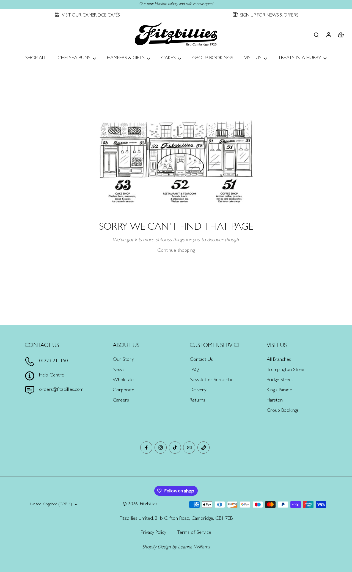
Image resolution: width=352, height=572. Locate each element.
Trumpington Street (286, 370)
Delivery (198, 390)
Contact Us (201, 359)
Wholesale (123, 380)
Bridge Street (280, 380)
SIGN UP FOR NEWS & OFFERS (269, 15)
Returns (197, 400)
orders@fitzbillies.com (61, 389)
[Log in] (328, 34)
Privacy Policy (153, 532)
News (118, 370)
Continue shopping (176, 250)
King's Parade (279, 390)
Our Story (123, 359)
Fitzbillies (149, 504)
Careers (121, 400)
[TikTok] (175, 447)
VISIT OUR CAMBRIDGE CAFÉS (91, 15)
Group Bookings (283, 410)
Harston (275, 400)
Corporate (123, 390)
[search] (316, 34)
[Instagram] (161, 447)
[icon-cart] (340, 34)
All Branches (279, 359)
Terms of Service (194, 532)
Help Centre (51, 375)
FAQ (194, 370)
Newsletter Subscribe (211, 380)
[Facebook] (146, 447)
